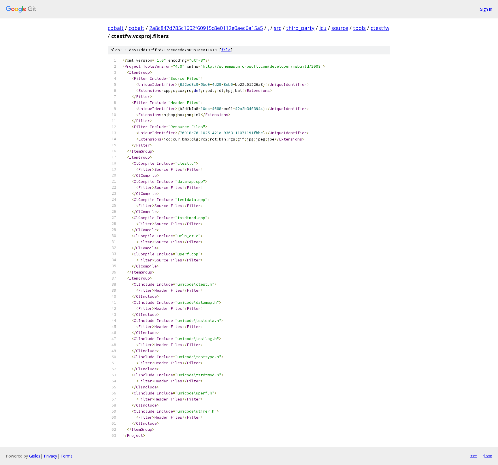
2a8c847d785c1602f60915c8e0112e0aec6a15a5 (206, 27)
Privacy (50, 456)
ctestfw (380, 27)
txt (473, 455)
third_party (300, 27)
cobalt (116, 27)
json (487, 455)
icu (323, 27)
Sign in (486, 9)
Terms (67, 456)
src (277, 27)
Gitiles (34, 456)
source (339, 27)
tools (359, 27)
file (226, 50)
